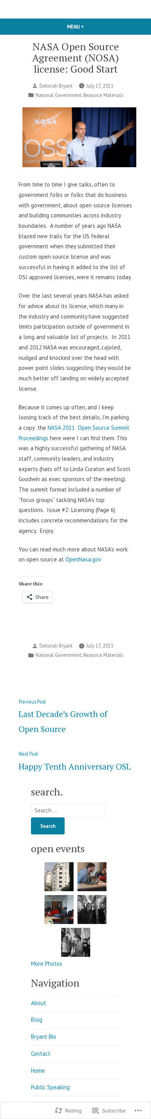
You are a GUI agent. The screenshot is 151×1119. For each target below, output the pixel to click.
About (38, 1003)
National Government (58, 95)
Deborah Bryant (55, 86)
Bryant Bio (43, 1036)
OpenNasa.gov (83, 559)
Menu (88, 27)
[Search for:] (68, 810)
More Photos (46, 963)
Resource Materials (103, 95)
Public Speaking (50, 1087)
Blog (36, 1019)
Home (38, 1070)
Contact (40, 1053)
